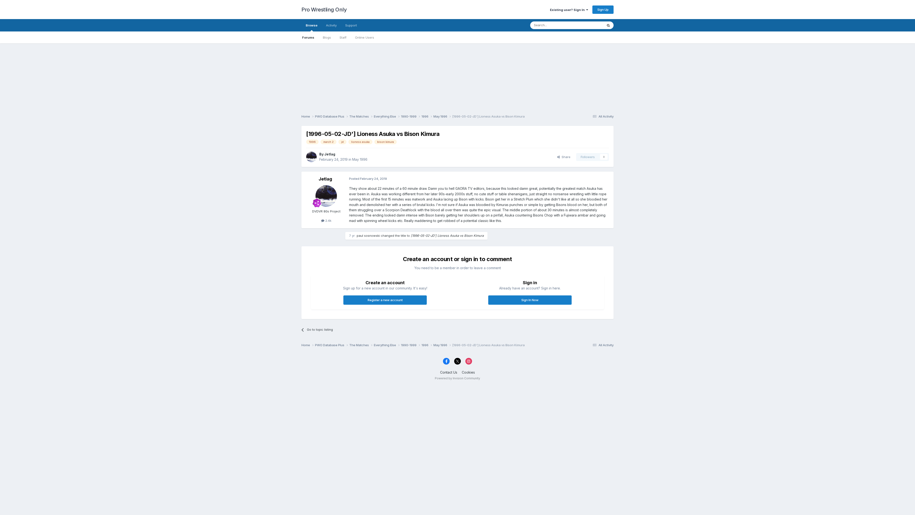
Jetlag (329, 154)
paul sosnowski (368, 235)
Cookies (468, 372)
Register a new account (385, 300)
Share (565, 157)
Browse (311, 25)
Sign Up (603, 9)
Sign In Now (530, 300)
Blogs (327, 37)
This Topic (589, 25)
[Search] (608, 25)
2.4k (327, 220)
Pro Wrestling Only (324, 9)
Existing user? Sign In (568, 10)
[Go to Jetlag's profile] (311, 157)
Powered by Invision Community (457, 378)
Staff (343, 37)
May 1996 (359, 159)
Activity (331, 25)
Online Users (364, 37)
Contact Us (448, 372)
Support (351, 25)
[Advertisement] (457, 76)
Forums (308, 37)
